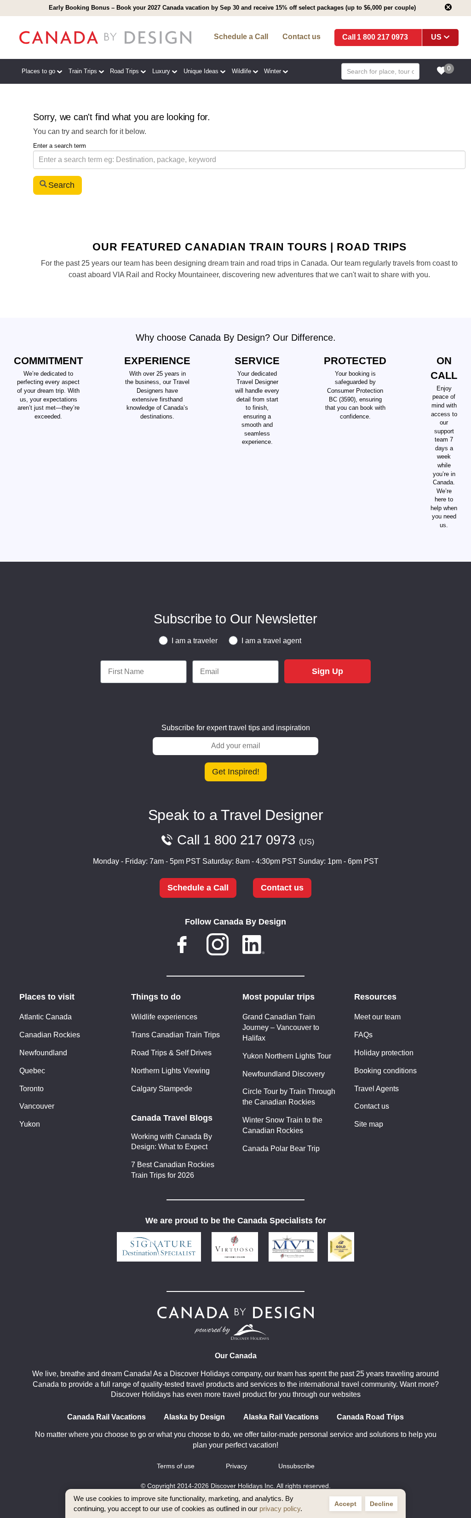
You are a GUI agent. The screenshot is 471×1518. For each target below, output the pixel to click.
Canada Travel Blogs (172, 1118)
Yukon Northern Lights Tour (286, 1056)
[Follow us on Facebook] (182, 946)
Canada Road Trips (370, 1417)
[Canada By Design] (105, 37)
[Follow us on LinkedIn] (253, 946)
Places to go (38, 71)
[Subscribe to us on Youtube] (289, 946)
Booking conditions (385, 1071)
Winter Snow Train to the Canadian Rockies (282, 1125)
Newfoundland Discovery (283, 1074)
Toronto (31, 1089)
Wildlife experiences (164, 1017)
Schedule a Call (241, 37)
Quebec (32, 1071)
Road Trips (124, 71)
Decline (381, 1503)
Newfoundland (43, 1053)
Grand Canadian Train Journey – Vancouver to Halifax (280, 1027)
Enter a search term (59, 145)
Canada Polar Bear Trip (281, 1148)
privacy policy (279, 1508)
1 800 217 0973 (382, 37)
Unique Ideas (201, 71)
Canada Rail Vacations (106, 1417)
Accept (345, 1503)
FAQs (363, 1035)
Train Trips (83, 71)
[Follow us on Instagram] (218, 946)
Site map (368, 1124)
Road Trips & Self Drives (171, 1053)
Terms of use (176, 1466)
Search (61, 185)
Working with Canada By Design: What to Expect (171, 1142)
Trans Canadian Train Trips (175, 1035)
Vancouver (36, 1106)
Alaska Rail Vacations (281, 1417)
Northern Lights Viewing (170, 1071)
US (436, 37)
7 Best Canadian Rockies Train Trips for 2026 (172, 1170)
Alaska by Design (194, 1417)
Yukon (29, 1124)
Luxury (161, 71)
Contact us (301, 37)
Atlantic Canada (45, 1017)
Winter (272, 71)
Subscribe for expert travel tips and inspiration (235, 728)
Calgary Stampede (161, 1089)
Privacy (236, 1466)
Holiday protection (384, 1053)
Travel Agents (376, 1089)
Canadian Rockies (49, 1035)
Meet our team (377, 1017)
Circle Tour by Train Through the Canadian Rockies (288, 1097)
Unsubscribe (296, 1466)
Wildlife (241, 71)
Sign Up (327, 671)
